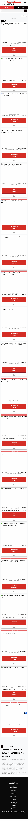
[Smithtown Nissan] (11, 2)
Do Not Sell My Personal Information (11, 812)
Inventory (13, 782)
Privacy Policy (17, 811)
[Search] (25, 11)
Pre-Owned (13, 791)
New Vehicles (13, 790)
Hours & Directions (13, 787)
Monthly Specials (13, 796)
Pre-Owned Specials (13, 794)
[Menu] (25, 3)
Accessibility (11, 811)
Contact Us (4, 811)
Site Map (23, 811)
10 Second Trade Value (13, 783)
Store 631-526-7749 (14, 802)
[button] (25, 713)
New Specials (13, 793)
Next (11, 746)
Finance (13, 786)
